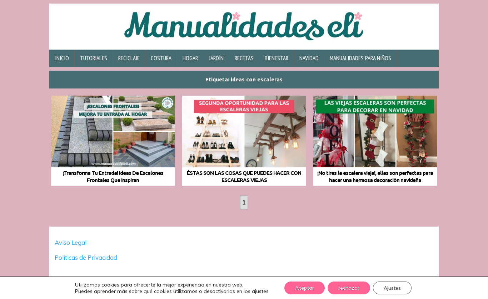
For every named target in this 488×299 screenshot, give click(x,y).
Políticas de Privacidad (87, 257)
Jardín (216, 58)
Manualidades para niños (360, 58)
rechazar (348, 288)
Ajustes (392, 288)
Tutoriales (93, 58)
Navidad (309, 58)
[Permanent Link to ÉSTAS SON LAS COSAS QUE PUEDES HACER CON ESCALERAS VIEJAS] (244, 132)
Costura (161, 58)
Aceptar (304, 288)
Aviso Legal (70, 242)
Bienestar (276, 58)
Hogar (190, 58)
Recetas (244, 58)
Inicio (62, 58)
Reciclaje (129, 58)
